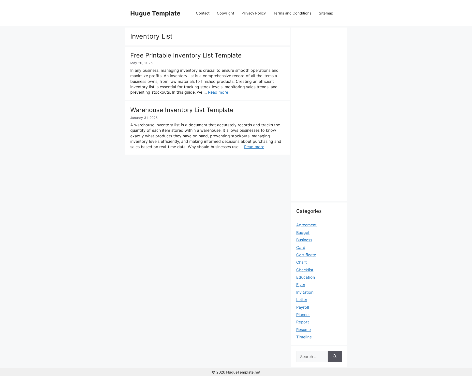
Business (304, 239)
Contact (202, 13)
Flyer (300, 284)
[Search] (335, 356)
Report (302, 321)
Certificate (306, 254)
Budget (303, 232)
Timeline (304, 336)
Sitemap (326, 13)
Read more (218, 92)
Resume (303, 329)
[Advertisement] (319, 117)
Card (300, 247)
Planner (303, 314)
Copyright (225, 13)
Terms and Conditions (292, 13)
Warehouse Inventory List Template (182, 110)
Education (305, 277)
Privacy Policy (253, 13)
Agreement (306, 224)
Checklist (304, 269)
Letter (301, 299)
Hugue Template (155, 13)
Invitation (304, 292)
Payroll (302, 307)
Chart (301, 262)
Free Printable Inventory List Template (186, 55)
